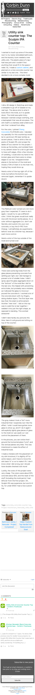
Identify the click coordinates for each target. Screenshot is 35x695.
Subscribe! (17, 27)
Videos (16, 25)
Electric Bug (16, 19)
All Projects (5, 19)
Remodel (20, 508)
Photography (7, 23)
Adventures (25, 25)
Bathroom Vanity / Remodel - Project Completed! (9, 524)
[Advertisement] (17, 551)
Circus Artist (19, 23)
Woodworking (10, 21)
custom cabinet (22, 68)
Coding (29, 23)
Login (32, 579)
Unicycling (7, 25)
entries (24, 690)
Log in (17, 693)
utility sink (29, 508)
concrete (9, 505)
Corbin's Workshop (16, 16)
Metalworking (23, 21)
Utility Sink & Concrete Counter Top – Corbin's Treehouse (19, 606)
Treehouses (27, 19)
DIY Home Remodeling (16, 47)
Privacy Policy (17, 689)
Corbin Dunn (21, 688)
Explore (22, 12)
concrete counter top (22, 505)
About (28, 12)
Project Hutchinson (9, 508)
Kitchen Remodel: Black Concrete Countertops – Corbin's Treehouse (18, 625)
